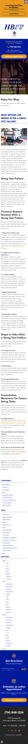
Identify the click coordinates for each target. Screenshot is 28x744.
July (7, 563)
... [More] (3, 553)
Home (4, 79)
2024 (4, 615)
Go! (23, 669)
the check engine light (15, 449)
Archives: (5, 557)
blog (3, 492)
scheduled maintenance (9, 537)
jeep (3, 527)
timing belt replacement (9, 548)
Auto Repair (6, 490)
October (8, 589)
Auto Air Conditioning (8, 500)
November (9, 586)
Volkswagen (5, 532)
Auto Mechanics (7, 497)
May (7, 568)
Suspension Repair (7, 545)
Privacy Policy (8, 734)
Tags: (3, 510)
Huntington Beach (7, 495)
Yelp (15, 730)
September (9, 592)
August (8, 594)
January (8, 579)
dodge (4, 522)
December (9, 584)
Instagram (19, 730)
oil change (5, 535)
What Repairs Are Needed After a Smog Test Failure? (13, 89)
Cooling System (7, 503)
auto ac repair (6, 550)
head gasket (6, 543)
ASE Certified (6, 505)
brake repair (6, 519)
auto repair (5, 514)
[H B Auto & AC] (14, 26)
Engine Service (6, 525)
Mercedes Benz (7, 530)
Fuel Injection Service (8, 540)
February (9, 576)
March (8, 574)
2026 (4, 561)
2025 (4, 581)
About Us (14, 79)
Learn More (14, 14)
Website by (16, 734)
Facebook (8, 730)
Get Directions (14, 661)
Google (12, 730)
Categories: (6, 481)
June (7, 566)
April (7, 571)
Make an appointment (14, 56)
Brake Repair (6, 485)
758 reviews (18, 43)
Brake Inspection (7, 517)
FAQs (5, 82)
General (4, 487)
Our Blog (15, 82)
